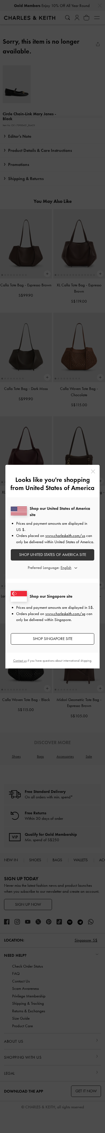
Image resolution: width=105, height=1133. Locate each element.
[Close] (93, 471)
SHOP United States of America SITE (52, 554)
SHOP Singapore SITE (52, 638)
